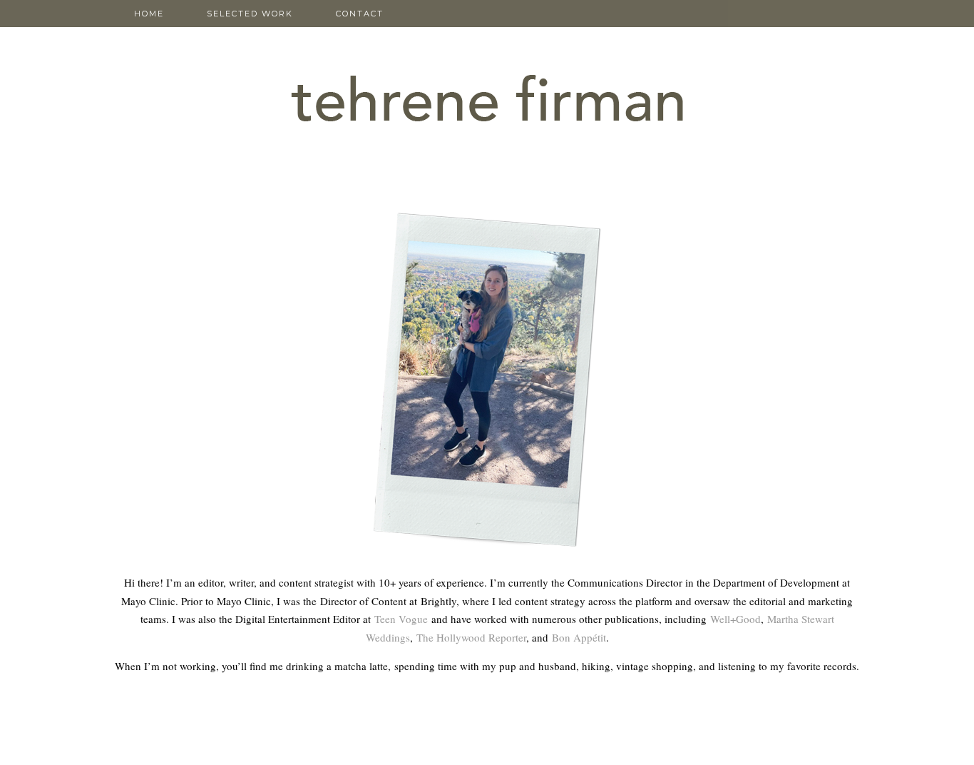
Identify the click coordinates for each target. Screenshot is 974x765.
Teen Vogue (401, 619)
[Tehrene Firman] (487, 71)
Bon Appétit (579, 637)
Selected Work (250, 14)
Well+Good (735, 619)
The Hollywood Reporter (471, 637)
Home (149, 14)
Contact (360, 14)
